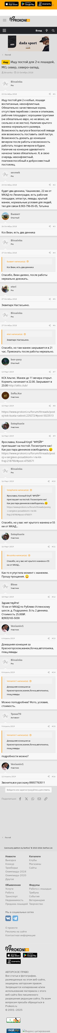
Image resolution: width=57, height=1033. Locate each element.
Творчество (36, 903)
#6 (54, 325)
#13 (53, 638)
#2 (54, 185)
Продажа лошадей (16, 903)
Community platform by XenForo (28, 848)
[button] (4, 30)
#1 (54, 94)
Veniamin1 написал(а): (17, 681)
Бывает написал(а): (16, 261)
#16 (53, 776)
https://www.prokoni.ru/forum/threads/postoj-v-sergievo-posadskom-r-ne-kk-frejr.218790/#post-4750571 (28, 457)
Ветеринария (37, 900)
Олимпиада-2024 (15, 871)
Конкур (9, 863)
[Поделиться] (50, 94)
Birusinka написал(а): (17, 555)
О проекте (11, 927)
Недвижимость (14, 900)
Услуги (9, 888)
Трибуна (34, 892)
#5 (54, 299)
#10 (53, 481)
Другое (9, 879)
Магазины (35, 863)
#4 (54, 253)
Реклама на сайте (16, 931)
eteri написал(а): (15, 334)
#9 (54, 436)
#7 (54, 372)
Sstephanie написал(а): (18, 490)
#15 (53, 726)
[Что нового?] (47, 30)
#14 (53, 672)
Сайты (33, 867)
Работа (9, 892)
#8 (54, 406)
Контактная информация (20, 935)
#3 (54, 226)
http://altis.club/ (18, 385)
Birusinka (8, 72)
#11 (53, 546)
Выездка (10, 860)
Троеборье (11, 867)
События (34, 896)
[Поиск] (53, 30)
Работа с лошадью (40, 888)
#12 (53, 597)
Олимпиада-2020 (15, 875)
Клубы (33, 860)
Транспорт (11, 896)
